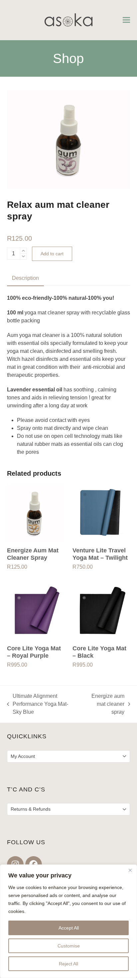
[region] (68, 921)
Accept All (69, 928)
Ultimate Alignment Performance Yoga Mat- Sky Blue (37, 704)
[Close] (130, 870)
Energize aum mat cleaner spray (104, 704)
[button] (126, 20)
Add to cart (52, 253)
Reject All (68, 963)
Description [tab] (25, 278)
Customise (69, 945)
